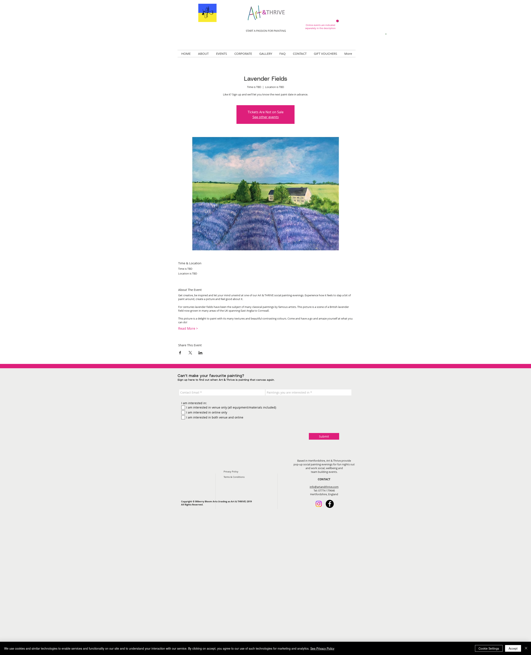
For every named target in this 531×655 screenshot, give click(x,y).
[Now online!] (337, 21)
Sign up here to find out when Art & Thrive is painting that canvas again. (226, 380)
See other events (265, 117)
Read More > (188, 328)
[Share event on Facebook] (180, 352)
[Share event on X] (190, 352)
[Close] (526, 648)
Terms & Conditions (234, 476)
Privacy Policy (231, 471)
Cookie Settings (489, 648)
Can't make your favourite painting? (211, 376)
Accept (513, 648)
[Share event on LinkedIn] (200, 352)
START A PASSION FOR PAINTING (266, 31)
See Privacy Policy (322, 648)
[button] (385, 33)
